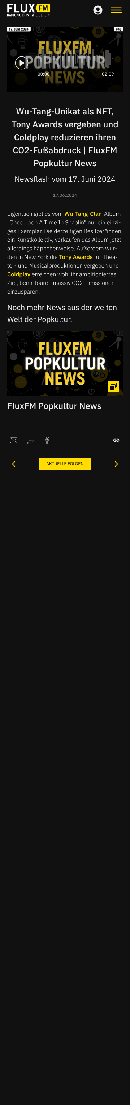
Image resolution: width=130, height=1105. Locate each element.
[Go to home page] (28, 10)
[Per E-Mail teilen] (13, 440)
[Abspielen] (21, 63)
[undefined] (13, 464)
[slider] (76, 58)
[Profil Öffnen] (97, 10)
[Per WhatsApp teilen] (30, 440)
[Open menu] (116, 10)
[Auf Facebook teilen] (46, 440)
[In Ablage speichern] (116, 440)
